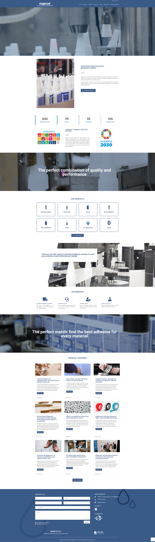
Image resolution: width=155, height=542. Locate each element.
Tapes (109, 228)
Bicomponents (109, 212)
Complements (88, 228)
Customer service (62, 303)
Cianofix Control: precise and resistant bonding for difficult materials (107, 381)
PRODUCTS (96, 4)
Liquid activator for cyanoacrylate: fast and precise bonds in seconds (48, 381)
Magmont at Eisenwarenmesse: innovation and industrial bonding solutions (107, 457)
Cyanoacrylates (46, 212)
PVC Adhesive (46, 228)
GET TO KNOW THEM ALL (77, 235)
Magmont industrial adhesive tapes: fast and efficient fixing (107, 419)
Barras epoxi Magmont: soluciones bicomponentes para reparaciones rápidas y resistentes (48, 419)
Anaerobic (67, 212)
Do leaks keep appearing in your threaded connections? (77, 457)
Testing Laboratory (105, 303)
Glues (67, 228)
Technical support (84, 303)
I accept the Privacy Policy (42, 524)
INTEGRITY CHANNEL (114, 4)
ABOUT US (85, 4)
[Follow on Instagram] (96, 509)
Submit (87, 522)
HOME (80, 4)
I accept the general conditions (43, 522)
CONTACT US (106, 4)
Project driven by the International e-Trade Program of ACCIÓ (56, 533)
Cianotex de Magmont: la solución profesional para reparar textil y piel (48, 457)
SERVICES (90, 4)
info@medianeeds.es (91, 539)
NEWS (101, 4)
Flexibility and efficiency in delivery (44, 303)
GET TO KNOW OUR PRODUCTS (88, 90)
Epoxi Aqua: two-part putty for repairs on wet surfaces (77, 381)
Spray (88, 212)
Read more (40, 393)
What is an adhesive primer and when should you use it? (77, 419)
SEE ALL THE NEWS (77, 480)
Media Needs (84, 539)
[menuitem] (112, 1)
